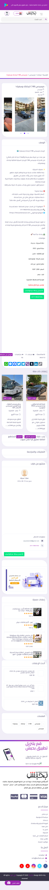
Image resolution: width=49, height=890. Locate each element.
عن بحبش (45, 814)
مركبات (39, 74)
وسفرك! (15, 723)
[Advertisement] (24, 46)
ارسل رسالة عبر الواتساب (33, 290)
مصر (17, 13)
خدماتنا (45, 820)
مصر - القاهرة (38, 92)
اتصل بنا (45, 829)
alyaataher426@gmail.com (31, 541)
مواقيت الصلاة (43, 841)
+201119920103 (37, 296)
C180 (30, 723)
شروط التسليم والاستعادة (39, 823)
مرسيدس (32, 74)
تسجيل (19, 436)
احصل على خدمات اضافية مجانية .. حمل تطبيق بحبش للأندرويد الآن (29, 5)
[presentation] (46, 115)
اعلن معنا (45, 826)
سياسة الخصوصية (42, 817)
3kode (30, 875)
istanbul (41, 855)
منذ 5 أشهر (39, 414)
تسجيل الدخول (30, 436)
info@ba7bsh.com (38, 858)
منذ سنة (40, 95)
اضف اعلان (15, 883)
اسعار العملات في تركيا (40, 835)
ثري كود (13, 875)
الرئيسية (45, 74)
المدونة (45, 832)
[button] (28, 133)
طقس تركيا (44, 838)
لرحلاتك (23, 723)
